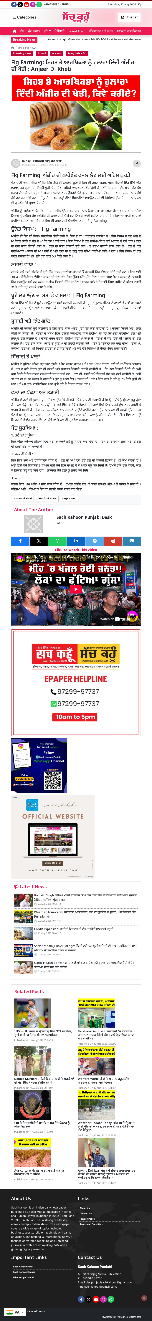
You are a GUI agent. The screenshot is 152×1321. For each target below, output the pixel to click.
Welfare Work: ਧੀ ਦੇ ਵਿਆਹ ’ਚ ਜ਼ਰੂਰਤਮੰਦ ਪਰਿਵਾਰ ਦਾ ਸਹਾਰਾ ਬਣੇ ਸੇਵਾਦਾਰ (103, 1081)
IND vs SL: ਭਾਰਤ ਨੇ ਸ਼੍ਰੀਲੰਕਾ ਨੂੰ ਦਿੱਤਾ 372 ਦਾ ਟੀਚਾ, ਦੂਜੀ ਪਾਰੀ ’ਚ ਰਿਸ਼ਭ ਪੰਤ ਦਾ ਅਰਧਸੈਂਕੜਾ (43, 1033)
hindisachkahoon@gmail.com (97, 1286)
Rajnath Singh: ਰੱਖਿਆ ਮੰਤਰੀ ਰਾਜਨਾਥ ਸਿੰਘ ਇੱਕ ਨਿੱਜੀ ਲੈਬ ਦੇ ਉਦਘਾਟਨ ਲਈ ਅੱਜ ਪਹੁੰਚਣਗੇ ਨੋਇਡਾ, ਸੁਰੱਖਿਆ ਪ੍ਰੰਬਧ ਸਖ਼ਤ (85, 40)
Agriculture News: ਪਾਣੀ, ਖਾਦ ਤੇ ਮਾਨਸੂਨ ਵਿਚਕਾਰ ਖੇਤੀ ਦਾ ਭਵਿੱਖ (39, 1172)
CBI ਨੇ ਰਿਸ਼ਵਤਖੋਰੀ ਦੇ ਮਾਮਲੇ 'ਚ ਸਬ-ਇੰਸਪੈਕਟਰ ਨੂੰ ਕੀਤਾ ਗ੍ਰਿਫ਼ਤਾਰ (42, 1125)
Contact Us (86, 1213)
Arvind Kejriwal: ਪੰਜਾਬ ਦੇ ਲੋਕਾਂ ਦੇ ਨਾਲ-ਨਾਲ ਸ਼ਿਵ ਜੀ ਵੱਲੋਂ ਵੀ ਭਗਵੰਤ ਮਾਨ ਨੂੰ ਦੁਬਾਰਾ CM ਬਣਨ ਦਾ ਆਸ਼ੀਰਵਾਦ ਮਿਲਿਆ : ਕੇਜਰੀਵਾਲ (106, 1174)
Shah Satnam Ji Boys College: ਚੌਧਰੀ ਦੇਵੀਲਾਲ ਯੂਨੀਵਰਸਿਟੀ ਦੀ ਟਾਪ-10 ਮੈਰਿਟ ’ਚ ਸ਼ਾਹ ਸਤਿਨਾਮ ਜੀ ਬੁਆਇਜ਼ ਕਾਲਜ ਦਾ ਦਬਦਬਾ (85, 948)
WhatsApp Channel (57, 4)
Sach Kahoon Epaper (24, 1272)
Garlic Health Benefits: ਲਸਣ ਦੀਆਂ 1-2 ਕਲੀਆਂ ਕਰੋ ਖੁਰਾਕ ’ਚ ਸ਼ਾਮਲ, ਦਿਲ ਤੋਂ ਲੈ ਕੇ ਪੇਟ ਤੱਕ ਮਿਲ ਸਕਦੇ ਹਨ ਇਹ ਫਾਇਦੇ (84, 965)
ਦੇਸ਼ (22, 31)
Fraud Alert (76, 31)
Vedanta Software (129, 1317)
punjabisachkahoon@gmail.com (112, 1282)
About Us (85, 1208)
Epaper (132, 17)
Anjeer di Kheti (24, 498)
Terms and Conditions (91, 1224)
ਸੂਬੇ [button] (46, 31)
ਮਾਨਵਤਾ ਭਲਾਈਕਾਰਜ (129, 31)
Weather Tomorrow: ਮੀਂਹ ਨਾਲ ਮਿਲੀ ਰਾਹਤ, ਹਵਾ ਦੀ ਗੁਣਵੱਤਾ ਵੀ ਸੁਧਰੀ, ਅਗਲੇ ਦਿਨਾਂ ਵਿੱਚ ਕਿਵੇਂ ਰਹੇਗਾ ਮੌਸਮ (85, 915)
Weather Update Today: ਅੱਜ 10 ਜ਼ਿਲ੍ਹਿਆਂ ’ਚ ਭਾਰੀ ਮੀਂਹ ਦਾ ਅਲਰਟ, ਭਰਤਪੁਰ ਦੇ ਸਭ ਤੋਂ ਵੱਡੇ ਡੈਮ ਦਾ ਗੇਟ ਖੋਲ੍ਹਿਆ (106, 1126)
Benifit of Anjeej (48, 498)
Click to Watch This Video (76, 550)
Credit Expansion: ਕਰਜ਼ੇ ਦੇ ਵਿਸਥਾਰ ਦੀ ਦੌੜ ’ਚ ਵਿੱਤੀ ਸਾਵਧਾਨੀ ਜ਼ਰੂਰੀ (73, 929)
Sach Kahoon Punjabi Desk (84, 517)
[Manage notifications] (144, 1298)
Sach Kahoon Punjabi (33, 1311)
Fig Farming (70, 498)
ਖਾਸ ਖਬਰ (56, 53)
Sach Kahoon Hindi (23, 1266)
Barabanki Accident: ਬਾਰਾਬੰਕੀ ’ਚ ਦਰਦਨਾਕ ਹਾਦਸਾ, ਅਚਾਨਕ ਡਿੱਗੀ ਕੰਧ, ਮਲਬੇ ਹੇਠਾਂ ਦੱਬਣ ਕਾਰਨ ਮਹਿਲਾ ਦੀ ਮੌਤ (106, 1035)
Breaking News (27, 48)
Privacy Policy (87, 1218)
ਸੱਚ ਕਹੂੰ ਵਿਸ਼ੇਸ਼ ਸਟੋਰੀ (76, 53)
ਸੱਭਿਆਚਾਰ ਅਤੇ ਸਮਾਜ (101, 31)
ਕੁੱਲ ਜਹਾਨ (34, 31)
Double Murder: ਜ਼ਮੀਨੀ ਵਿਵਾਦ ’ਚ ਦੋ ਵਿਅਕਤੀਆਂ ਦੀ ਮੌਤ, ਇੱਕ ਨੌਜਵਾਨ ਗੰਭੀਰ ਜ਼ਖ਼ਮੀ (44, 1081)
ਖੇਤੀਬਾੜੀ (59, 31)
